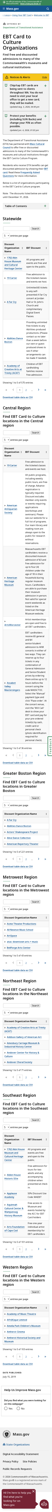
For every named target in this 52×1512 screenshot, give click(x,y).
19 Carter (12, 278)
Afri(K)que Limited (17, 1319)
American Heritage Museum (10, 581)
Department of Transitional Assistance (23, 27)
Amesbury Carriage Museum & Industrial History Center (22, 1045)
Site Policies (30, 1461)
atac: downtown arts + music (22, 941)
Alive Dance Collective (19, 837)
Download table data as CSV (18, 397)
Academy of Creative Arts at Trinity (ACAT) (13, 369)
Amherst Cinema (16, 1331)
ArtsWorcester (12, 624)
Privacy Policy (10, 1461)
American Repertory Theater (22, 843)
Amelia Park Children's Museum (23, 1325)
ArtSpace (12, 935)
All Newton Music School (20, 929)
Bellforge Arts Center (19, 947)
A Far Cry (12, 301)
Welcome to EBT (41, 15)
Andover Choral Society (19, 1062)
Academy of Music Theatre (21, 1314)
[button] (22, 248)
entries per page (19, 235)
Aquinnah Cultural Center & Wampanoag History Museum (13, 1210)
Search (35, 228)
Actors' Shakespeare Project (22, 832)
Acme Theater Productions (21, 923)
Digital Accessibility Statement (21, 1454)
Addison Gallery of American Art (24, 1037)
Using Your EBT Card (21, 15)
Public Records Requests (17, 1469)
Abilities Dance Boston (19, 826)
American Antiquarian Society (10, 509)
